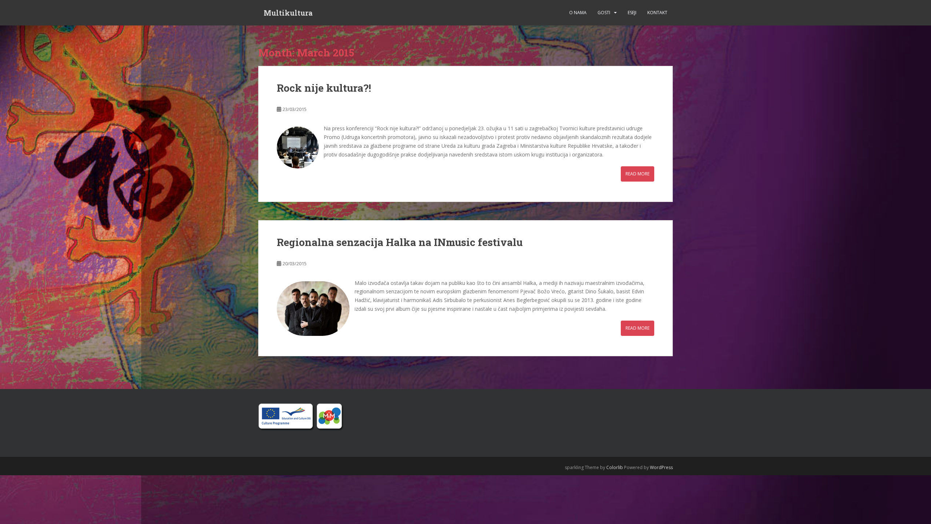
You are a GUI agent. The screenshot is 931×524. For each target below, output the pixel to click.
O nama (578, 12)
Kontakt (657, 12)
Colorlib (614, 467)
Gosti (604, 12)
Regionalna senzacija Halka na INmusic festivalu (400, 242)
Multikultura (288, 12)
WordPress (661, 467)
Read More (638, 174)
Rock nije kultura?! (324, 88)
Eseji (632, 12)
